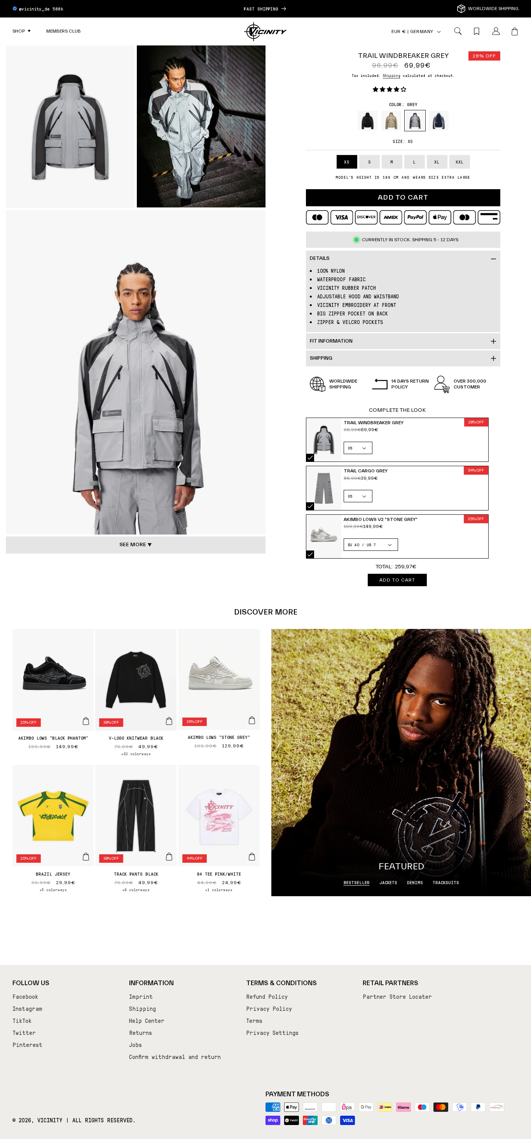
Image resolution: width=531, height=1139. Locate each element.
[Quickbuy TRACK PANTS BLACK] (169, 856)
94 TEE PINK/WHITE (219, 874)
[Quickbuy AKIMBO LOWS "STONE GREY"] (252, 720)
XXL (460, 162)
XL (437, 162)
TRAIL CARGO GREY (310, 506)
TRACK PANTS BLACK (136, 874)
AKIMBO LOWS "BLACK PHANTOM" (53, 738)
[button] (21, 31)
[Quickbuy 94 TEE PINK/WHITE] (252, 856)
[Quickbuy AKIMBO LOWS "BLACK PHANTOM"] (86, 721)
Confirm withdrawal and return (175, 1057)
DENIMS (415, 882)
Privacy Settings (272, 1032)
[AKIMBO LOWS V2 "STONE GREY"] (323, 537)
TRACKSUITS (446, 882)
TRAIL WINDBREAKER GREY (310, 458)
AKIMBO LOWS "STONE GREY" (219, 737)
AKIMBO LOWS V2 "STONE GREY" (310, 554)
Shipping (391, 75)
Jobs (135, 1044)
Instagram (27, 1008)
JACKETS (388, 882)
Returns (140, 1032)
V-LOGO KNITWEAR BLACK (136, 738)
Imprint (141, 996)
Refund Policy (267, 996)
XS (346, 162)
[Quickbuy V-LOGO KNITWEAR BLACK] (169, 721)
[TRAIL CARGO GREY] (323, 488)
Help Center (146, 1020)
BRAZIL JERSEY (53, 874)
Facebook (25, 996)
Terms (254, 1020)
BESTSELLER (357, 882)
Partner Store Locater (397, 996)
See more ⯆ (135, 545)
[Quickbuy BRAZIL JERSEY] (86, 856)
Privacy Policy (269, 1008)
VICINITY (50, 1120)
